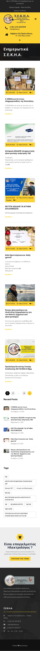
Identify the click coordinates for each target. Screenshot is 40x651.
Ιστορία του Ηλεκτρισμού (24, 488)
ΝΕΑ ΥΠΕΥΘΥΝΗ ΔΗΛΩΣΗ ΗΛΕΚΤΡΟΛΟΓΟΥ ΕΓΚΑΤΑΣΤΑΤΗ (17, 499)
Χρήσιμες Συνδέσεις (20, 11)
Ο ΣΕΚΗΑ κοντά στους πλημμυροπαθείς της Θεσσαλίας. (19, 100)
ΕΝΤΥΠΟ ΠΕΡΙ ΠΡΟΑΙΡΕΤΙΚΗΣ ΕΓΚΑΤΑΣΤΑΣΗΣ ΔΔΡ (18, 482)
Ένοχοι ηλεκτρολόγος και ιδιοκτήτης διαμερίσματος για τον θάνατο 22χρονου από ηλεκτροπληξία (18, 313)
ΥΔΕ (6, 504)
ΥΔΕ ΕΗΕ (28, 504)
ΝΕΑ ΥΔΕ (7, 493)
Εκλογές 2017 (9, 488)
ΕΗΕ (6, 477)
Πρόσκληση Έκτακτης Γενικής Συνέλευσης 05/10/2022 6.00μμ (18, 368)
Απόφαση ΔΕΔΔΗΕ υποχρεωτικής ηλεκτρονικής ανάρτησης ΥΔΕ (19, 152)
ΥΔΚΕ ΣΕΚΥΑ (8, 509)
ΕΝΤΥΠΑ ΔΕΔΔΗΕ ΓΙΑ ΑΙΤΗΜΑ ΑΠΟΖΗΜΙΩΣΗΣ (18, 207)
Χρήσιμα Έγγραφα (14, 7)
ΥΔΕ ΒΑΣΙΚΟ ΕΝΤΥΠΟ (17, 504)
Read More (8, 114)
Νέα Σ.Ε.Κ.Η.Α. (23, 92)
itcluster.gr (24, 645)
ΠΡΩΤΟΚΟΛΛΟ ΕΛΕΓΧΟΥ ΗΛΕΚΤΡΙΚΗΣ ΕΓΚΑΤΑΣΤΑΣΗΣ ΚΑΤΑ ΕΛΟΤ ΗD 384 (16, 515)
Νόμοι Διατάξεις (26, 7)
